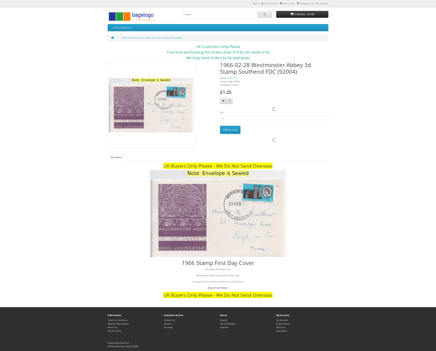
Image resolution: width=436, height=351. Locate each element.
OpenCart (124, 342)
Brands (223, 320)
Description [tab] (116, 157)
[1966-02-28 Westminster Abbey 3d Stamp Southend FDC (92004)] (151, 106)
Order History (283, 323)
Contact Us (169, 320)
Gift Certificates (228, 323)
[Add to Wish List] (223, 101)
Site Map (168, 327)
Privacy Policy (114, 330)
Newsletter (281, 330)
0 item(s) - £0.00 (303, 14)
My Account (282, 320)
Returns (168, 323)
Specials (224, 327)
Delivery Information (118, 323)
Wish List (280, 327)
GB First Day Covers (122, 27)
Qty (221, 112)
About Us (112, 327)
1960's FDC (232, 78)
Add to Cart (230, 130)
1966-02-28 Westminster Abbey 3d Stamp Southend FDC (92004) (151, 37)
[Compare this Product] (230, 101)
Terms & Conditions (118, 320)
